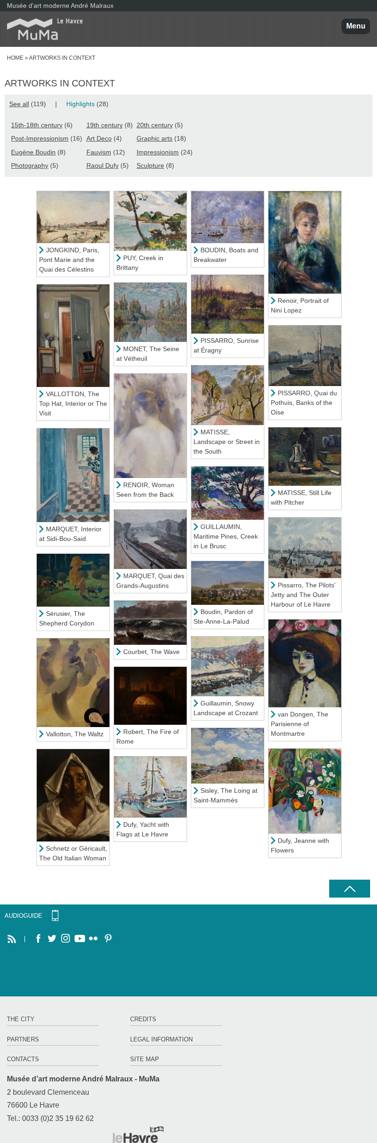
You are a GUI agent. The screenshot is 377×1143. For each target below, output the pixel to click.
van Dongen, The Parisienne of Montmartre (299, 724)
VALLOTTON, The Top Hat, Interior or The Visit (73, 403)
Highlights (80, 104)
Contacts (23, 1059)
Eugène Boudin (33, 152)
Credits (143, 1019)
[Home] (41, 29)
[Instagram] (66, 938)
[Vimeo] (79, 938)
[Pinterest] (107, 938)
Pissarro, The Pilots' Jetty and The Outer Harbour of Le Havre (303, 594)
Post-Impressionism (40, 138)
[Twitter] (52, 938)
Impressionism (158, 152)
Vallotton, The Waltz (74, 734)
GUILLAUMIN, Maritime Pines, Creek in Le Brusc (226, 536)
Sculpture (150, 165)
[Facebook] (38, 938)
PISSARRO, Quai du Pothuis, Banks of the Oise (304, 402)
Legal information (161, 1039)
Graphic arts (154, 138)
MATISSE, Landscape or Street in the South (227, 441)
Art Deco (99, 138)
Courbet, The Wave (151, 651)
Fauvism (98, 152)
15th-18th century (37, 125)
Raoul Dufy (102, 165)
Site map (144, 1059)
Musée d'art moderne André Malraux (60, 5)
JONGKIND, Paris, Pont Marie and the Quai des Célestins (69, 259)
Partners (23, 1039)
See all (19, 104)
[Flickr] (93, 938)
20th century (155, 125)
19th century (104, 125)
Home (15, 58)
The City (20, 1019)
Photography (29, 165)
